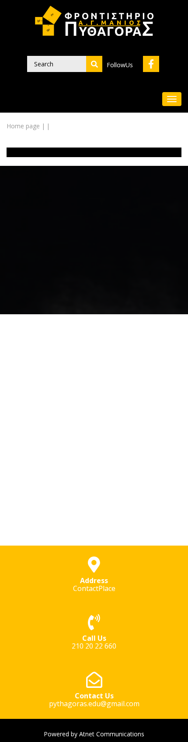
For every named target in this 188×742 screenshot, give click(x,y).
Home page (23, 126)
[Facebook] (151, 64)
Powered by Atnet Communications (94, 734)
